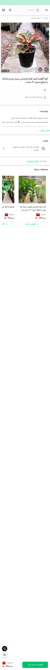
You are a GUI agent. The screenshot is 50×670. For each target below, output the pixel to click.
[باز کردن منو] (46, 10)
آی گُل (46, 18)
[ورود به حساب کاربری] (10, 10)
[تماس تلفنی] (4, 648)
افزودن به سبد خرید (35, 664)
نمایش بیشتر (45, 130)
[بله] (4, 654)
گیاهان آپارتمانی (36, 18)
